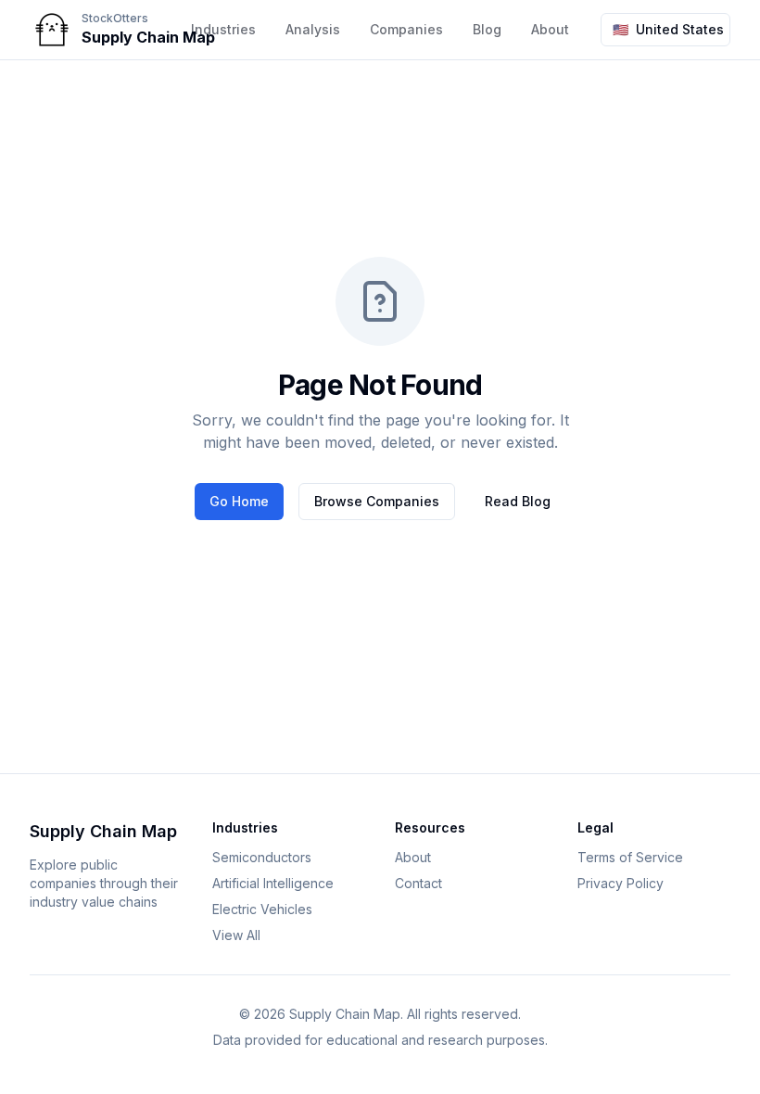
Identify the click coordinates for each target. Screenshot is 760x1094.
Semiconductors (261, 857)
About (413, 857)
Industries (223, 29)
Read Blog (518, 501)
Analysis (312, 29)
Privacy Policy (620, 883)
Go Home (239, 501)
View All (236, 935)
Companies (406, 29)
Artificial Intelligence (273, 883)
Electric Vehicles (262, 909)
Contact (418, 883)
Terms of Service (630, 857)
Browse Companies (376, 501)
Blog (487, 29)
